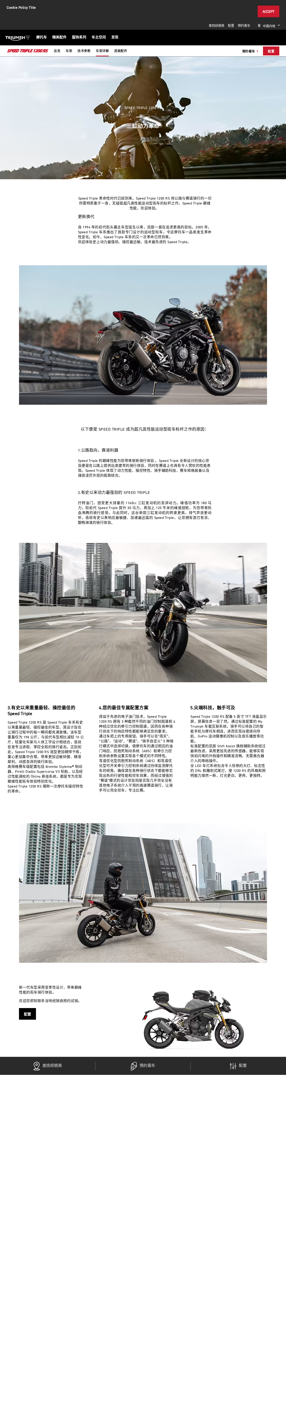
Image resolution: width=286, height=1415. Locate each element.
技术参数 (84, 51)
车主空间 (99, 37)
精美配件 (59, 37)
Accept (268, 12)
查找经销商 (216, 25)
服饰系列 (79, 37)
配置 (231, 25)
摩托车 (41, 37)
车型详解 (102, 51)
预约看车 (244, 25)
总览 (57, 51)
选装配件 (120, 51)
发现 (114, 37)
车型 (69, 51)
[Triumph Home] (17, 37)
